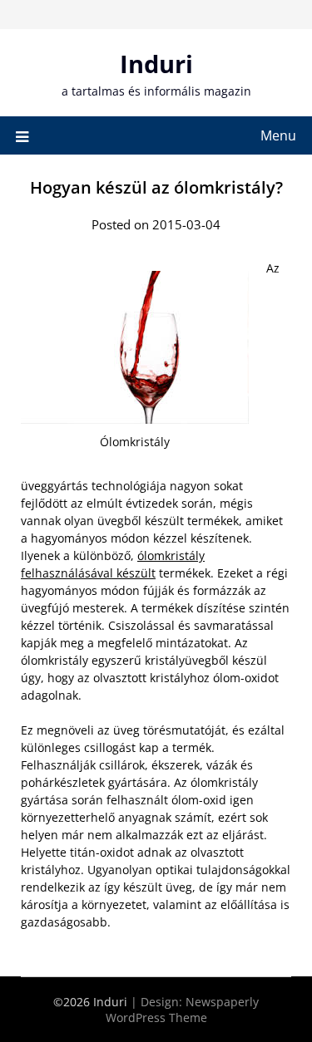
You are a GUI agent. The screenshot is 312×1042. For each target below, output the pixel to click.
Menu (278, 135)
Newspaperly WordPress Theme (183, 1009)
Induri (156, 63)
